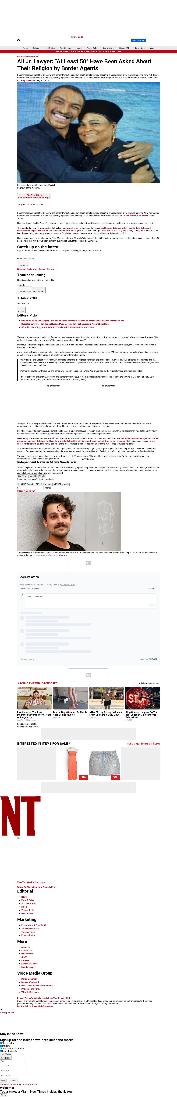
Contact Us (27, 950)
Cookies (35, 998)
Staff (24, 957)
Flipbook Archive (29, 964)
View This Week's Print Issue (31, 882)
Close (3, 1095)
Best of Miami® (9, 1051)
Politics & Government (28, 56)
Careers (25, 960)
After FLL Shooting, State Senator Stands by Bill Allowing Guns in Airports (57, 327)
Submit (13, 1080)
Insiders (6, 1046)
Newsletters (139, 48)
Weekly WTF (124, 48)
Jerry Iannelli (26, 80)
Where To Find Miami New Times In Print (36, 887)
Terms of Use (28, 932)
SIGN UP (24, 265)
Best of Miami (108, 48)
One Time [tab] (22, 476)
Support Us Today (26, 491)
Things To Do (92, 48)
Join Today (6, 1054)
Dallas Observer (29, 979)
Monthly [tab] (33, 476)
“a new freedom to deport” (136, 215)
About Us (25, 947)
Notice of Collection (27, 269)
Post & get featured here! (143, 743)
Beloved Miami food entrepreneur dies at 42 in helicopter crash (89, 51)
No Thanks (6, 1058)
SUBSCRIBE (25, 291)
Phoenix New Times (30, 989)
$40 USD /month (61, 484)
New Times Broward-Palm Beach (37, 985)
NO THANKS (39, 291)
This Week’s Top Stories (13, 1048)
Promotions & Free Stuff (33, 925)
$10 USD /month (25, 484)
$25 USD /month (43, 484)
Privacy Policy (28, 935)
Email (20, 258)
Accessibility (45, 998)
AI (52, 998)
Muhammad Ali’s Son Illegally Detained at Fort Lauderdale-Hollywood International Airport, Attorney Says (72, 320)
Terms (42, 269)
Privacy (50, 269)
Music (79, 48)
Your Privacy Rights (62, 998)
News (25, 48)
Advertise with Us (30, 928)
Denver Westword (30, 982)
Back (3, 1080)
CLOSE (21, 311)
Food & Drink (49, 48)
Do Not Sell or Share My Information (35, 1006)
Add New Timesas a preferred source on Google (34, 196)
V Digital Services (30, 992)
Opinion (36, 48)
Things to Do (8, 1043)
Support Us (138, 40)
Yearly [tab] (42, 476)
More (152, 48)
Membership (27, 967)
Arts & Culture (65, 48)
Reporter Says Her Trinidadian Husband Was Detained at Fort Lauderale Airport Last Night (65, 324)
